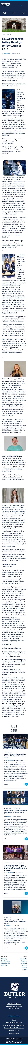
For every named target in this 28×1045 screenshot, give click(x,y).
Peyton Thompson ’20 (7, 53)
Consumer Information (14, 1022)
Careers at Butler (14, 1016)
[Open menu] (21, 5)
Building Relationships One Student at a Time (6, 961)
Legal (14, 1020)
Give (23, 13)
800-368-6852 (14, 1008)
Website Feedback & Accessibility (14, 1025)
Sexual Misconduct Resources (14, 1028)
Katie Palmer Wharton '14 (10, 760)
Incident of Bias (14, 1031)
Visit (14, 13)
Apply (4, 13)
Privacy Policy (14, 1033)
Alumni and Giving (6, 34)
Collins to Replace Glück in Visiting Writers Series (23, 963)
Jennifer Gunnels (8, 816)
